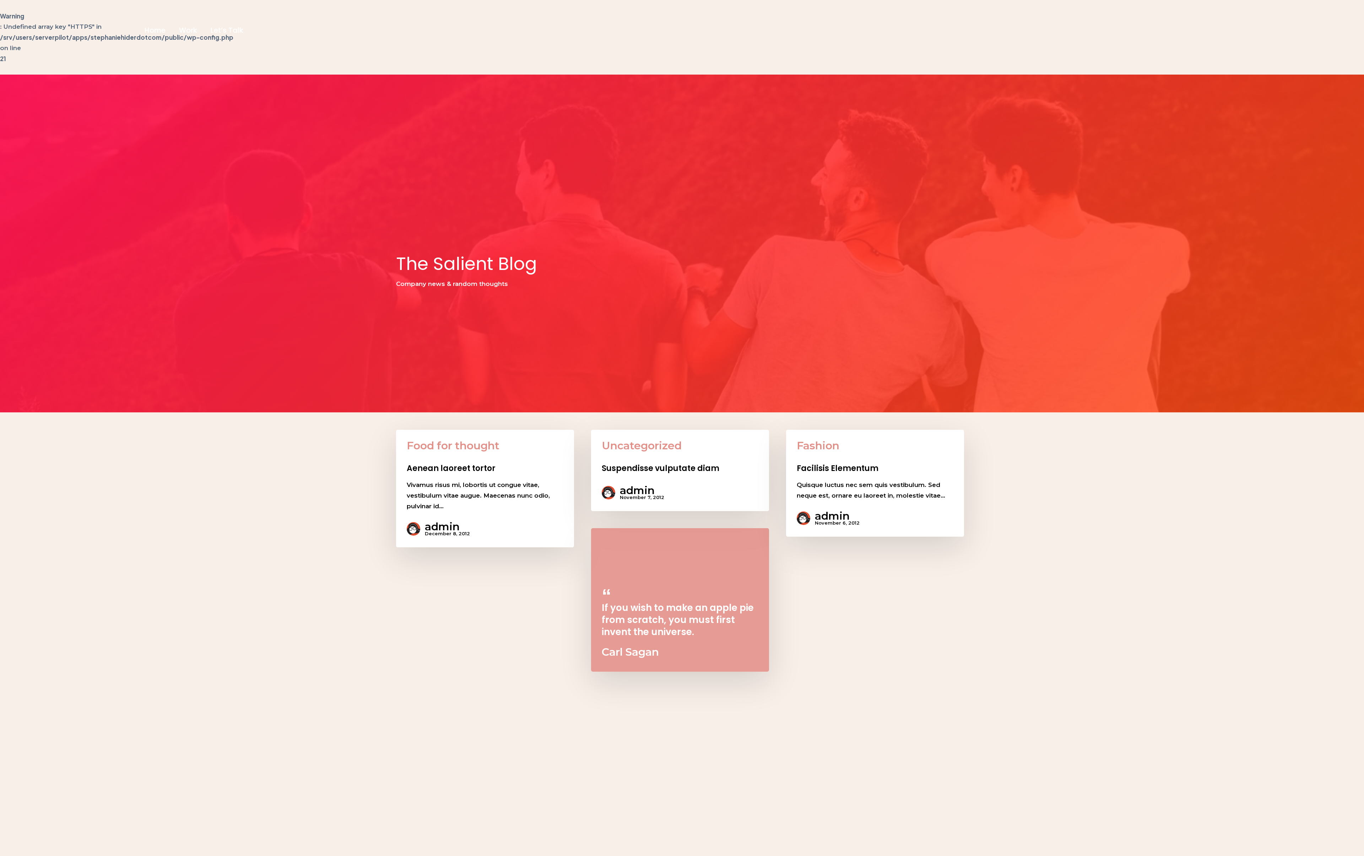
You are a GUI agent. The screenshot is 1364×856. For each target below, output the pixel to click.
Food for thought (453, 445)
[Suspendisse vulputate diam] (680, 470)
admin (442, 526)
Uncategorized (642, 445)
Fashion (818, 445)
